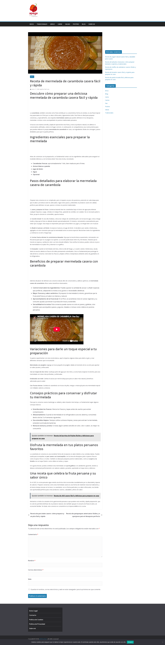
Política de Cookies (36, 620)
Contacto (32, 615)
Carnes (107, 100)
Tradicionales (42, 24)
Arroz (52, 24)
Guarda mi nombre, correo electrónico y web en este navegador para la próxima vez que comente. (66, 589)
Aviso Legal (33, 611)
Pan (106, 103)
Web (29, 579)
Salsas (67, 24)
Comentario (33, 534)
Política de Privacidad (37, 624)
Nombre (31, 561)
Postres (76, 24)
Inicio (32, 24)
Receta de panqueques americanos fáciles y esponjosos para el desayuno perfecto (83, 514)
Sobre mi (92, 24)
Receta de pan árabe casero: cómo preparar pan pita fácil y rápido (47, 514)
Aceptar (130, 642)
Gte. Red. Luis (45, 89)
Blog (83, 24)
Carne (60, 24)
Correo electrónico (35, 570)
